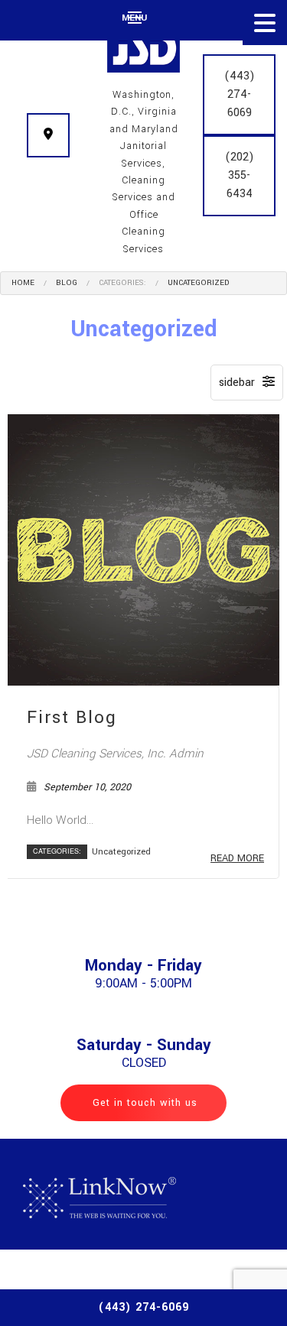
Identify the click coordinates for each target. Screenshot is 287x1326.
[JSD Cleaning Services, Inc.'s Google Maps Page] (48, 135)
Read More (237, 858)
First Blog (72, 717)
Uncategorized (198, 282)
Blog (66, 282)
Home (22, 282)
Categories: (122, 282)
